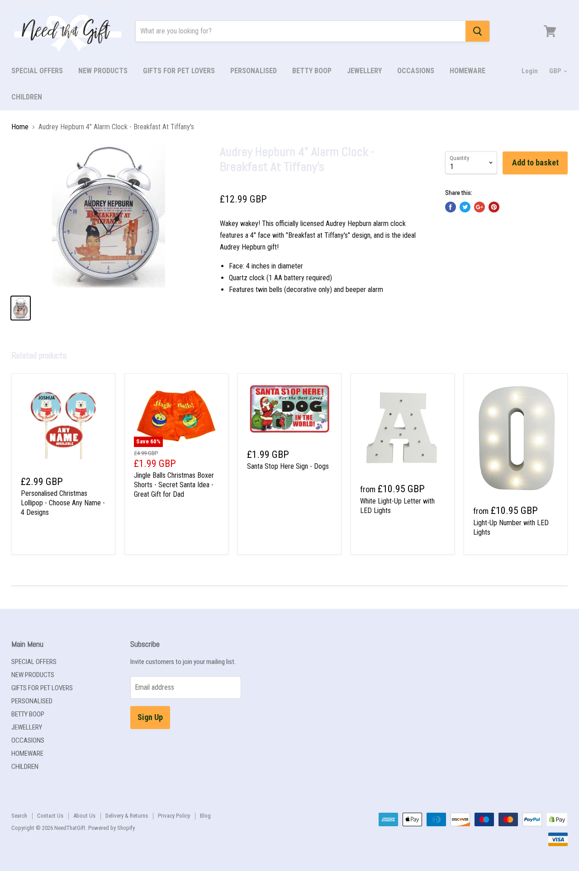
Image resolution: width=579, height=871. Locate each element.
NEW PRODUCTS (103, 70)
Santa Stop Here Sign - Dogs (288, 466)
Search (19, 815)
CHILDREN (26, 97)
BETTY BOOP (312, 70)
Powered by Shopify (111, 827)
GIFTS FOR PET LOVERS (179, 70)
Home (19, 127)
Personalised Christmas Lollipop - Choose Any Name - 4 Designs (63, 503)
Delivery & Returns (126, 815)
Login (530, 71)
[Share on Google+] (479, 207)
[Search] (477, 31)
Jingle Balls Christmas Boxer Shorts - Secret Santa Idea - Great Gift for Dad (174, 485)
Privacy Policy (174, 815)
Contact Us (50, 815)
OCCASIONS (415, 70)
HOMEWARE (467, 70)
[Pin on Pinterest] (494, 207)
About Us (84, 815)
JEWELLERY (364, 70)
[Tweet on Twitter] (465, 207)
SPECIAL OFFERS (37, 70)
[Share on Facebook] (450, 207)
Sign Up (150, 717)
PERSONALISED (253, 70)
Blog (205, 815)
